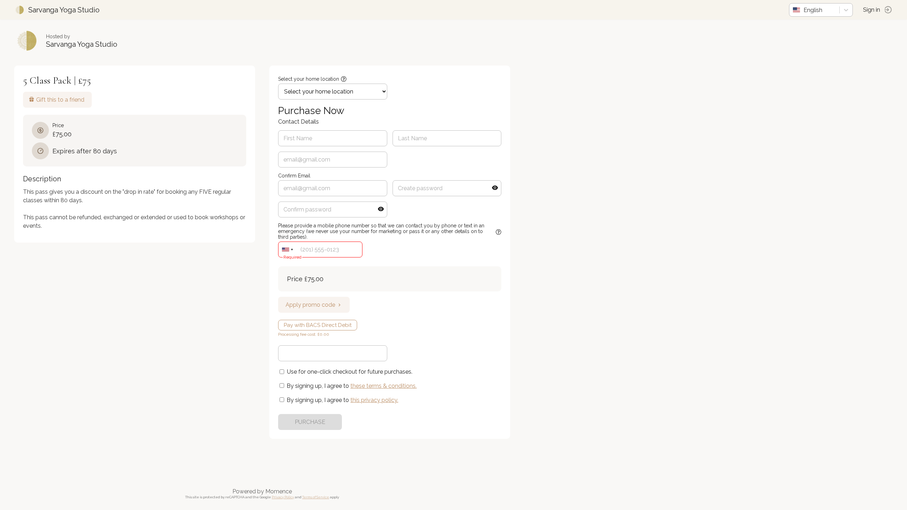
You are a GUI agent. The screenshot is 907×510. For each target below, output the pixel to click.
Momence (278, 491)
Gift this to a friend (60, 99)
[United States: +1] (287, 249)
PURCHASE (310, 422)
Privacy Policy (283, 497)
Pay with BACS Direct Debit (317, 325)
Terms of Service (315, 497)
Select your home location (308, 79)
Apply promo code (310, 304)
